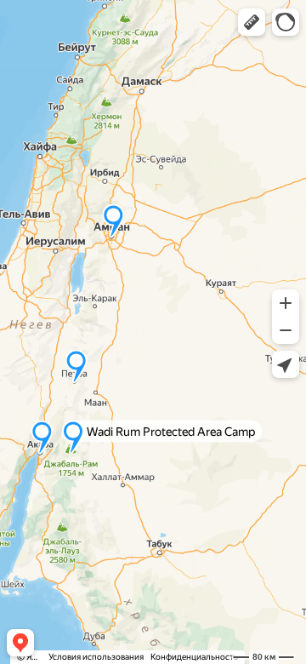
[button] (251, 22)
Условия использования (96, 656)
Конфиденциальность (194, 656)
